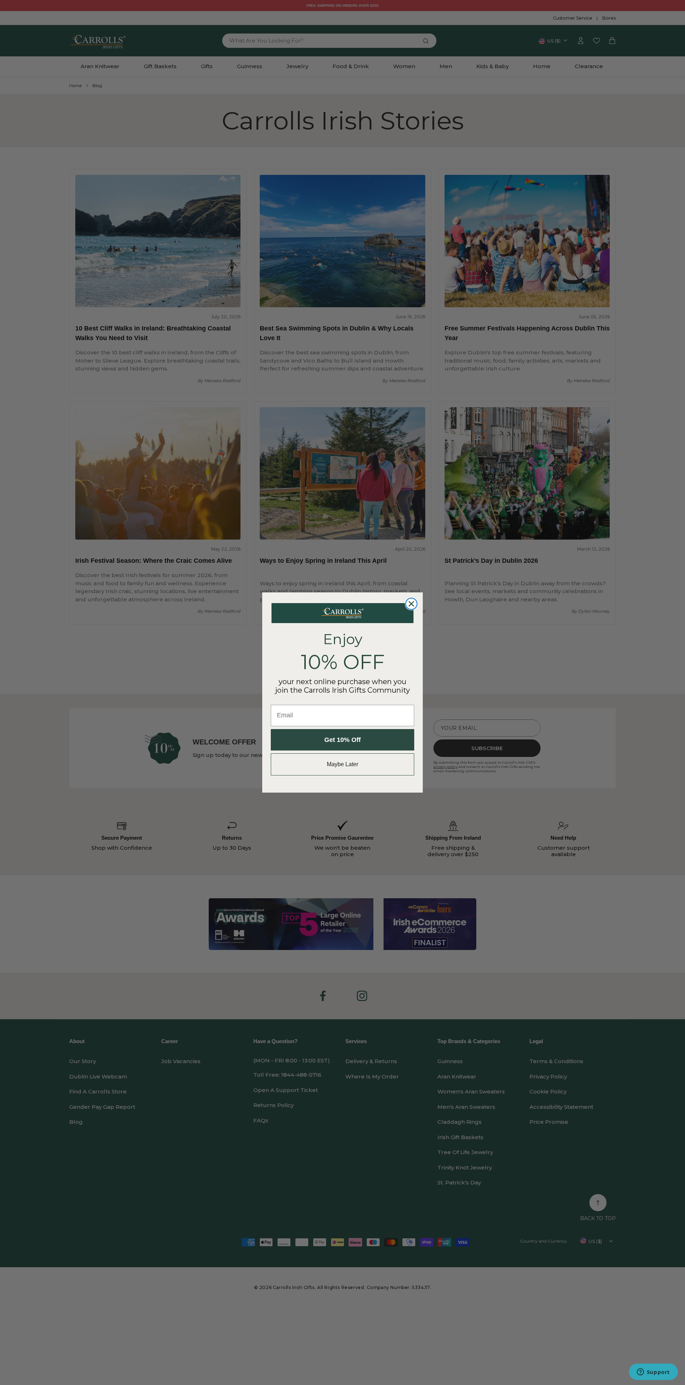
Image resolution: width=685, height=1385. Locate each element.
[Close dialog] (411, 604)
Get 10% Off (342, 739)
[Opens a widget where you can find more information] (653, 1372)
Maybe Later (342, 764)
